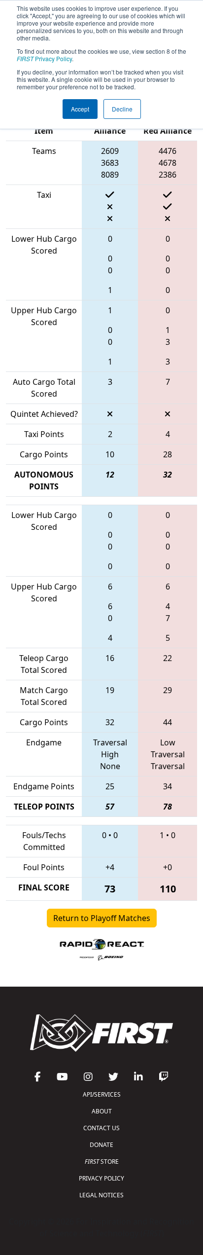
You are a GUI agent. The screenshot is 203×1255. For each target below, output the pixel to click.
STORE (102, 1161)
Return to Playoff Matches (101, 918)
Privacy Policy (44, 58)
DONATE (101, 1145)
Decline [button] (122, 109)
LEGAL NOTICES (101, 1195)
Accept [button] (80, 109)
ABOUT (102, 1111)
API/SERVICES (102, 1094)
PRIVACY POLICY (101, 1178)
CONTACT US (101, 1128)
